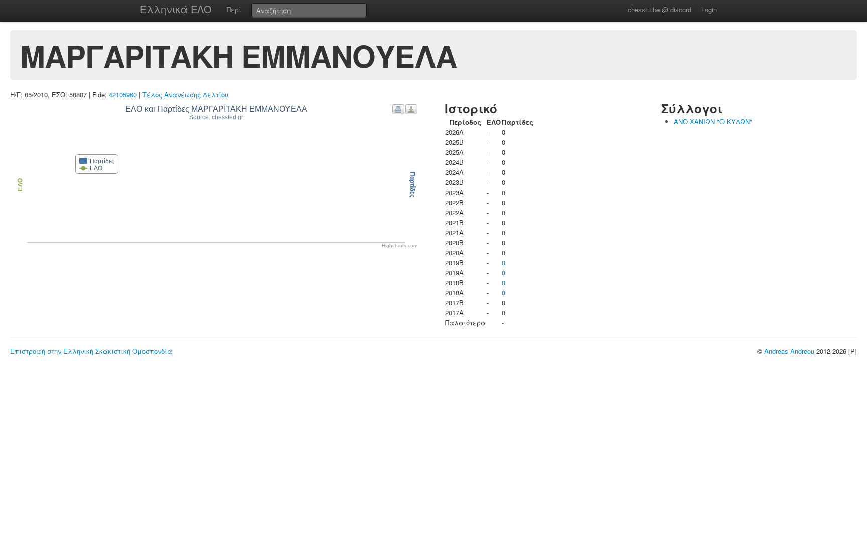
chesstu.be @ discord (659, 9)
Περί (234, 9)
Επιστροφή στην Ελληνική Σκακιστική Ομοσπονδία (91, 351)
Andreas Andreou (789, 351)
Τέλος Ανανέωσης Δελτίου (185, 94)
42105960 (123, 94)
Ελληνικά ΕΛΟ (176, 9)
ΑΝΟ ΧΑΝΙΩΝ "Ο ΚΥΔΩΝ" (713, 121)
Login (709, 9)
